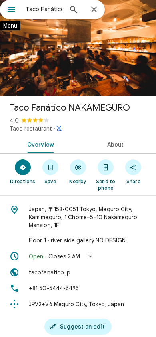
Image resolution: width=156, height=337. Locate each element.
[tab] (39, 143)
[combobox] (44, 9)
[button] (78, 256)
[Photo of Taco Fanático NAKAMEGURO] (78, 48)
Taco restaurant (31, 128)
